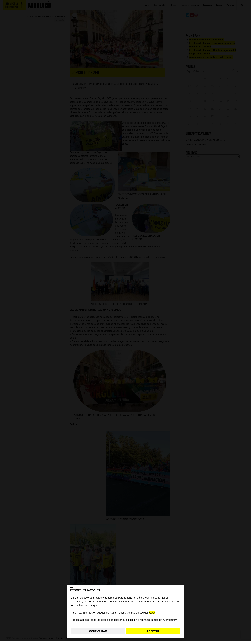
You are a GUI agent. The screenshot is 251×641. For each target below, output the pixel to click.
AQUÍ (152, 612)
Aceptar (153, 631)
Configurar (98, 631)
